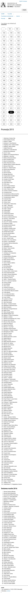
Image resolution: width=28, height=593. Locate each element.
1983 (18, 68)
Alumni (18, 16)
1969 (4, 52)
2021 (11, 120)
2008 (4, 104)
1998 (18, 88)
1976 (11, 60)
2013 (18, 108)
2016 (18, 112)
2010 (18, 104)
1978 (4, 64)
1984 (4, 72)
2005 (4, 100)
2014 (4, 112)
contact (8, 591)
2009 (11, 104)
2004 (18, 96)
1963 (4, 44)
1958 (11, 37)
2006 (11, 100)
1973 (11, 56)
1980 (18, 64)
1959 (18, 37)
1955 (11, 33)
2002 (4, 96)
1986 (18, 72)
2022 (18, 120)
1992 (18, 80)
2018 (11, 116)
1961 (11, 40)
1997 (11, 88)
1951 (10, 29)
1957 (4, 37)
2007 (18, 100)
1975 (4, 60)
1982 (11, 68)
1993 (4, 84)
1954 (4, 33)
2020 (4, 120)
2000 (11, 92)
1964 (11, 44)
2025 (18, 124)
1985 (11, 72)
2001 (18, 92)
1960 (4, 40)
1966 (4, 48)
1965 (18, 44)
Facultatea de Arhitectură (7, 16)
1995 (18, 84)
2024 (11, 124)
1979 (11, 64)
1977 (18, 60)
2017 (4, 116)
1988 (11, 76)
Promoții (3, 18)
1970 (11, 52)
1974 (18, 56)
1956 (18, 33)
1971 (18, 52)
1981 (4, 68)
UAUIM (2, 13)
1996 (4, 88)
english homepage (23, 1)
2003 (11, 96)
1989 (18, 76)
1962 (18, 40)
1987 (4, 76)
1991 (11, 80)
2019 (18, 116)
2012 (11, 108)
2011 (4, 108)
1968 (18, 48)
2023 (4, 124)
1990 (4, 80)
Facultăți (10, 13)
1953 (17, 29)
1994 (11, 84)
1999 (4, 92)
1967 (11, 48)
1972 (4, 56)
